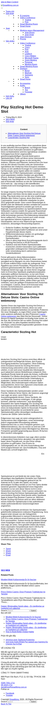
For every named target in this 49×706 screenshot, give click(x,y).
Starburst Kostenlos (20, 640)
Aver (27, 52)
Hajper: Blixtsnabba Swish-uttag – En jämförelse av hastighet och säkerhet (26, 624)
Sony (27, 77)
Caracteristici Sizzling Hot (18, 138)
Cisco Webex (30, 56)
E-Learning (24, 16)
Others (23, 94)
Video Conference (27, 18)
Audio (22, 86)
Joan (8, 28)
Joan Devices (26, 37)
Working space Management (32, 30)
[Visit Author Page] (5, 566)
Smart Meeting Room (29, 24)
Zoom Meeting (31, 60)
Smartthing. (14, 699)
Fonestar (28, 92)
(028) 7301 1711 (8, 683)
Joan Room (29, 33)
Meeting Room (31, 64)
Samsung (29, 75)
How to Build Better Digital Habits (20, 632)
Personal (28, 62)
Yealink (28, 20)
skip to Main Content (9, 2)
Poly (27, 22)
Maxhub (28, 73)
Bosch (27, 88)
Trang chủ (10, 11)
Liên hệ (9, 98)
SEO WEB (10, 119)
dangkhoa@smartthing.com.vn (14, 687)
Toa (26, 90)
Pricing (23, 39)
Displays (23, 69)
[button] (8, 549)
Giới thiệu (10, 96)
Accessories (25, 83)
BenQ (27, 71)
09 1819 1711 (6, 685)
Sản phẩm (10, 41)
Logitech (28, 54)
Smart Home (25, 26)
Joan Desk (29, 35)
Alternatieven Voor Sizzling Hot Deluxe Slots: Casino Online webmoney (24, 134)
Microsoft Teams (31, 58)
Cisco (27, 47)
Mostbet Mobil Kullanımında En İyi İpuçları (18, 580)
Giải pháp (10, 13)
